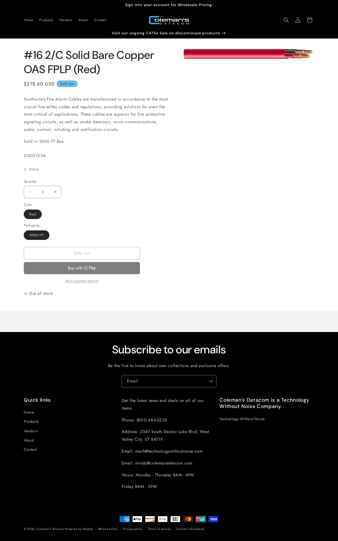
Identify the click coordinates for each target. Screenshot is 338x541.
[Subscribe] (210, 381)
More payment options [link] (81, 280)
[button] (286, 20)
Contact (30, 449)
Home (29, 412)
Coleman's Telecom (50, 529)
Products (31, 421)
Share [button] (34, 169)
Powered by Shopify (79, 529)
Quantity (30, 181)
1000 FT (39, 236)
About (29, 440)
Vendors (31, 430)
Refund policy (108, 529)
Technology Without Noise (242, 418)
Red (35, 215)
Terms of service (159, 529)
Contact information (190, 529)
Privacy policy (133, 529)
